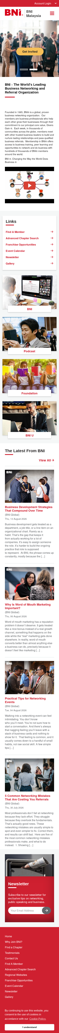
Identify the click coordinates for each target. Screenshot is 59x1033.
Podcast (29, 351)
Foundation (29, 393)
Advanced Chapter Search (22, 238)
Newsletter (12, 257)
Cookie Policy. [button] (37, 1018)
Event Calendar (15, 251)
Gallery (10, 263)
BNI (29, 309)
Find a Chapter (13, 947)
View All (45, 460)
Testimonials (12, 953)
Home (8, 936)
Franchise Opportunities (21, 244)
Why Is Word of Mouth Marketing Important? (28, 606)
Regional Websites (16, 975)
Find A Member (15, 232)
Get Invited (30, 51)
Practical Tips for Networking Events (25, 700)
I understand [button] (29, 1027)
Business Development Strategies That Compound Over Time (28, 508)
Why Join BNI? (13, 942)
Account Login (42, 3)
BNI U (30, 435)
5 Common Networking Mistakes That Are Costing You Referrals (27, 797)
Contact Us (11, 958)
